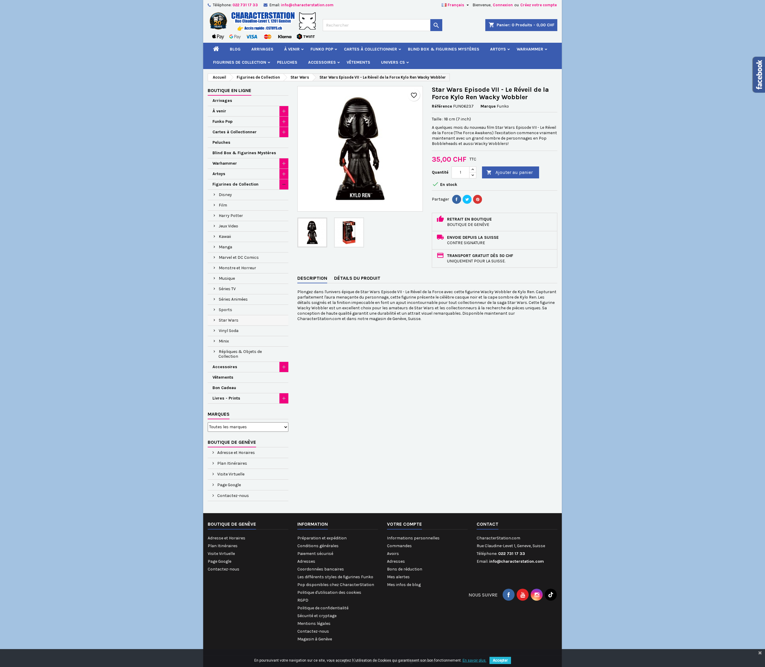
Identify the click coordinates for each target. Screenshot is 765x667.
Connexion (503, 5)
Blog (235, 49)
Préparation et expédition (322, 538)
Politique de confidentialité (322, 608)
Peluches (287, 62)
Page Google (228, 484)
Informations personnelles (413, 538)
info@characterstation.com (307, 5)
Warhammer (530, 49)
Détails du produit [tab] (357, 278)
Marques (219, 414)
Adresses (306, 561)
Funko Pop (321, 49)
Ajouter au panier (509, 172)
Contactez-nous (232, 495)
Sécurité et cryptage (316, 615)
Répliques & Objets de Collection (240, 354)
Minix (224, 341)
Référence (442, 106)
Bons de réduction (404, 569)
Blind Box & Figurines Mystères (443, 49)
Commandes (399, 545)
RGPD (302, 600)
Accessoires (322, 62)
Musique (227, 278)
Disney (225, 194)
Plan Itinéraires (231, 463)
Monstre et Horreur (237, 267)
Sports (225, 309)
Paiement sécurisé (315, 553)
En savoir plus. (474, 660)
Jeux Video (228, 226)
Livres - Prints (226, 398)
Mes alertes (398, 576)
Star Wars (228, 320)
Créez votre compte (538, 5)
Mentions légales (314, 623)
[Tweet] (467, 199)
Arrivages (262, 49)
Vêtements (358, 62)
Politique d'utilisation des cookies (329, 592)
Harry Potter (231, 215)
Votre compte (404, 524)
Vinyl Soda (228, 330)
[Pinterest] (477, 199)
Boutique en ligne (229, 90)
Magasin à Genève (314, 639)
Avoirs (393, 553)
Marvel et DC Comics (239, 257)
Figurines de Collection (239, 62)
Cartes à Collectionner (370, 49)
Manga (225, 247)
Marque (488, 106)
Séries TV (227, 288)
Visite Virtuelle (230, 474)
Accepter (500, 660)
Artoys (498, 49)
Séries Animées (233, 299)
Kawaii (225, 236)
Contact (487, 524)
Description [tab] (312, 278)
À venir (292, 49)
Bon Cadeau (224, 387)
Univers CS (393, 62)
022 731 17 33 (245, 5)
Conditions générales (318, 545)
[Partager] (456, 199)
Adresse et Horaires (235, 452)
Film (223, 205)
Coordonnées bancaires (320, 569)
